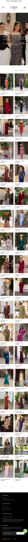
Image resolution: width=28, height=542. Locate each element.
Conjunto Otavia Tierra (6, 229)
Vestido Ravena (4, 342)
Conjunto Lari (18, 320)
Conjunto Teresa (4, 138)
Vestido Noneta (18, 365)
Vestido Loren (18, 479)
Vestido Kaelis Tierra (5, 274)
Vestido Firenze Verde (20, 115)
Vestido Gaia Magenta (19, 161)
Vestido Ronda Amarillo (20, 388)
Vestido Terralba (19, 433)
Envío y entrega (5, 506)
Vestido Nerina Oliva (19, 456)
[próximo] (24, 486)
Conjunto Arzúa (4, 183)
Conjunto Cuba (4, 161)
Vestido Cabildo (4, 433)
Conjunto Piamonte (5, 456)
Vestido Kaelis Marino (5, 365)
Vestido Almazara (19, 206)
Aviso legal (4, 498)
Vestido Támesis (18, 138)
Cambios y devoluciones (7, 508)
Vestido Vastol (4, 411)
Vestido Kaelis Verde (5, 297)
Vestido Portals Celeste (20, 229)
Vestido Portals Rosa (5, 479)
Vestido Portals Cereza (6, 115)
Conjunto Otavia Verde (5, 206)
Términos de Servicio (6, 509)
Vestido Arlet (18, 183)
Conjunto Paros (4, 320)
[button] (3, 7)
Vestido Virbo (18, 297)
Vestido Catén (18, 411)
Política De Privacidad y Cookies (8, 499)
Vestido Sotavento (5, 388)
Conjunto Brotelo (19, 342)
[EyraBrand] (14, 7)
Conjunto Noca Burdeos (20, 274)
